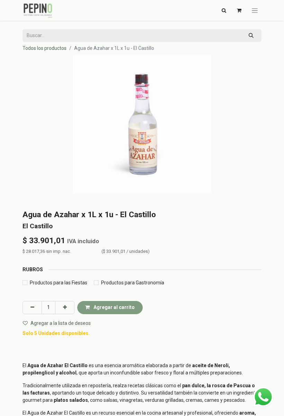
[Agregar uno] (64, 307)
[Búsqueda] (251, 35)
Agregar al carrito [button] (113, 307)
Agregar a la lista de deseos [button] (60, 323)
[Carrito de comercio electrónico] (239, 10)
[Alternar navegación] (254, 10)
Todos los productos (44, 48)
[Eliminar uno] (32, 307)
